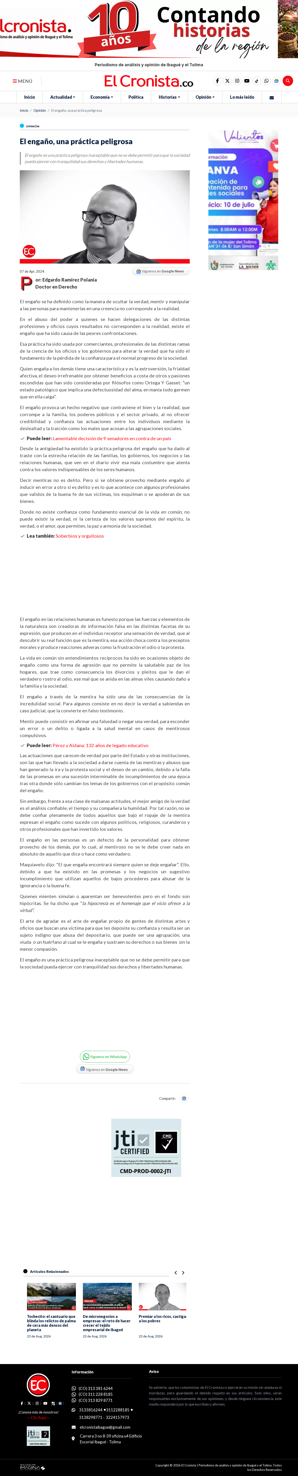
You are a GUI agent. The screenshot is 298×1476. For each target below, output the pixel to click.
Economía (100, 97)
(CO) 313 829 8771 (96, 1400)
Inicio (29, 97)
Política (136, 97)
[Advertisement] (105, 577)
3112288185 (117, 1409)
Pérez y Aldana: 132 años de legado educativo (101, 745)
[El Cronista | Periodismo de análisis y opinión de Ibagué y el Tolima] (149, 80)
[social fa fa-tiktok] (256, 81)
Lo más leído (242, 97)
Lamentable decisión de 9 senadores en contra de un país (112, 438)
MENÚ (24, 81)
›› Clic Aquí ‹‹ (38, 1417)
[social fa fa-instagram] (237, 81)
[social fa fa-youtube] (247, 81)
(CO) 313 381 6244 (96, 1388)
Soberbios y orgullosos (80, 536)
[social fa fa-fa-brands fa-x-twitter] (227, 81)
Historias (168, 97)
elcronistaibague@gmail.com (105, 1427)
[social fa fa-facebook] (217, 81)
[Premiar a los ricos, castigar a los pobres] (160, 1296)
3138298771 (90, 1417)
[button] (266, 81)
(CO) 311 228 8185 (96, 1394)
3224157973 (117, 1417)
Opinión (203, 97)
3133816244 (90, 1409)
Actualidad (61, 97)
